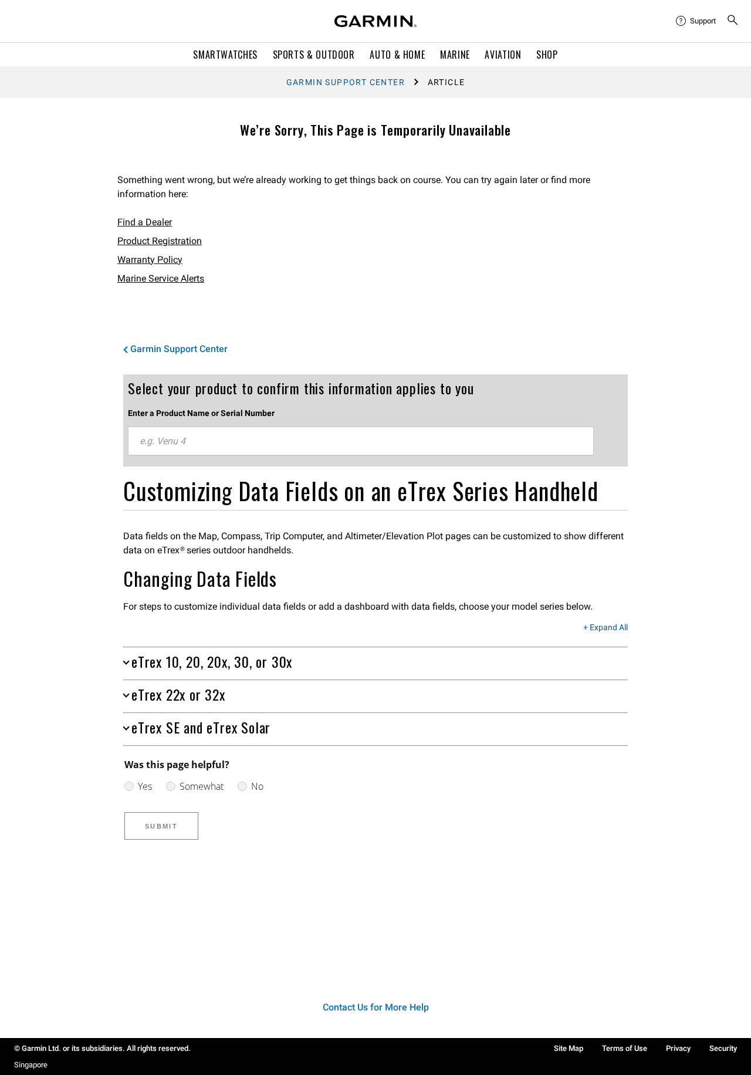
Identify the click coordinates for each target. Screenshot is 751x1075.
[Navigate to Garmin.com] (375, 21)
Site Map (568, 1048)
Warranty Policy (149, 259)
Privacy (678, 1048)
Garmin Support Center (345, 82)
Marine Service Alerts (160, 278)
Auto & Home (397, 55)
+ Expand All (605, 628)
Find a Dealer (144, 222)
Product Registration (159, 240)
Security (723, 1048)
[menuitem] (696, 21)
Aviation (503, 55)
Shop (547, 55)
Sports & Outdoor (314, 55)
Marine (455, 55)
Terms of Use (624, 1048)
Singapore (31, 1064)
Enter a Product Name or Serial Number (201, 413)
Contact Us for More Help (376, 1007)
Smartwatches (225, 55)
